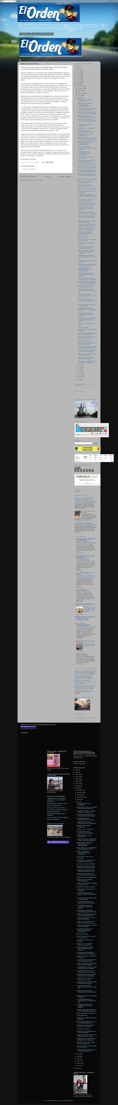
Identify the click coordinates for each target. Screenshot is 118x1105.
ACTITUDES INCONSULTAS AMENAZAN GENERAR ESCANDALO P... (85, 233)
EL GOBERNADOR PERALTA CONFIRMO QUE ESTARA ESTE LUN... (87, 310)
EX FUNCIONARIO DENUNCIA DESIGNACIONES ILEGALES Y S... (86, 257)
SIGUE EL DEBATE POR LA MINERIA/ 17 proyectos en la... (86, 185)
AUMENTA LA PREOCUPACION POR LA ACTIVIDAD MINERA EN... (86, 217)
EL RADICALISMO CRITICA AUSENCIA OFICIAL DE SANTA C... (86, 121)
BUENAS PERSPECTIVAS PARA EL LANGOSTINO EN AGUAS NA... (87, 282)
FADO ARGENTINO (81, 590)
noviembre (81, 88)
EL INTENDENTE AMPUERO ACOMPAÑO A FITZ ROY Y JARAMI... (85, 315)
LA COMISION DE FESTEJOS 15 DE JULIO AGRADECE (86, 200)
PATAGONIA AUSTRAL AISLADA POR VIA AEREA (86, 305)
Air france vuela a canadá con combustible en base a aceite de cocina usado (85, 682)
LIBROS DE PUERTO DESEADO (42, 34)
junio (79, 365)
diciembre (81, 86)
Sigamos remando (81, 653)
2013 (78, 73)
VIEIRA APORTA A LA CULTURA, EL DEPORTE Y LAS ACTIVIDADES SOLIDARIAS (57, 800)
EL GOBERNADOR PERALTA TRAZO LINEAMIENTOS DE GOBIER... (85, 275)
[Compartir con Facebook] (51, 162)
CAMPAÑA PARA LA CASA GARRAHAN (84, 100)
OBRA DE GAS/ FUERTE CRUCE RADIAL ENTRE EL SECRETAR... (87, 167)
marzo (80, 372)
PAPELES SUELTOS (83, 237)
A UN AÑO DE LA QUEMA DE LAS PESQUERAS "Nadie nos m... (86, 161)
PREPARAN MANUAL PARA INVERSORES (85, 135)
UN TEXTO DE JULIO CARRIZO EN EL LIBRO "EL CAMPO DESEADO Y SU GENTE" (85, 577)
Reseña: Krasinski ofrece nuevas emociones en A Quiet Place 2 (84, 691)
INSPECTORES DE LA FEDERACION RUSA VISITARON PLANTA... (87, 148)
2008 (78, 84)
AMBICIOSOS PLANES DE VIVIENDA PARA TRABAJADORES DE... (84, 105)
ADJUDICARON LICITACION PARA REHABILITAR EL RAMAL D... (87, 351)
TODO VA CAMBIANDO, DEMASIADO (82, 656)
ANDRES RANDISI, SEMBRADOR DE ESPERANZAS (85, 539)
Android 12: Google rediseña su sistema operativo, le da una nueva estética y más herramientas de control (86, 672)
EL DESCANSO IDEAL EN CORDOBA (57, 809)
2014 (78, 70)
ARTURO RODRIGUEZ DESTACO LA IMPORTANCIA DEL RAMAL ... (87, 347)
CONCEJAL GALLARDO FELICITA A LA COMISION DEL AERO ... (87, 362)
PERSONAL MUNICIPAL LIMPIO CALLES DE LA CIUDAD (86, 337)
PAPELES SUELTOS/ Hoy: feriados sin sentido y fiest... (87, 240)
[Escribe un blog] (47, 162)
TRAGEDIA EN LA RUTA (84, 340)
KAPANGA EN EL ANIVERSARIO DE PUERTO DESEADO (87, 343)
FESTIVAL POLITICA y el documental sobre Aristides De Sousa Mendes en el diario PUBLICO (85, 628)
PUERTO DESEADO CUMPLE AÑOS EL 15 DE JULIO (85, 358)
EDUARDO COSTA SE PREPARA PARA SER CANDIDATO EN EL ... (87, 171)
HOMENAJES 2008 (82, 327)
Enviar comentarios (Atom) (35, 180)
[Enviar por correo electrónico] (46, 162)
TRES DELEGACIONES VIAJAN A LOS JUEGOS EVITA (86, 221)
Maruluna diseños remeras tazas (56, 807)
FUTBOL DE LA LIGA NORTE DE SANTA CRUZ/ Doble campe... (86, 225)
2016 (78, 66)
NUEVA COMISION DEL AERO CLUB (86, 1013)
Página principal (25, 34)
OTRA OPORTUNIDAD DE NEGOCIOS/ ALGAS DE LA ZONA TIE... (87, 296)
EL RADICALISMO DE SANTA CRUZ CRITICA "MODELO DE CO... (87, 265)
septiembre (81, 93)
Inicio (48, 176)
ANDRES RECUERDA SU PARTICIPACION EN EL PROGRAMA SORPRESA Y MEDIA (85, 543)
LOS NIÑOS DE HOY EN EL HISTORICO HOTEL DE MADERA (89, 608)
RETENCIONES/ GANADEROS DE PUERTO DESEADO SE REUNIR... (86, 320)
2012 (78, 75)
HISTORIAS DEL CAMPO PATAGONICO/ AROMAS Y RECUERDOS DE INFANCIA (83, 560)
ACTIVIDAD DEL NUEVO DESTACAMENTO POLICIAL (86, 131)
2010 (78, 79)
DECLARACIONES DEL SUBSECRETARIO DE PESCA (86, 116)
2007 (78, 380)
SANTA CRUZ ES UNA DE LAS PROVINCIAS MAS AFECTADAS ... (86, 175)
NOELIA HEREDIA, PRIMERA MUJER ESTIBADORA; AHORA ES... (86, 291)
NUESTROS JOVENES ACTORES (86, 188)
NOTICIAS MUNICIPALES (54, 805)
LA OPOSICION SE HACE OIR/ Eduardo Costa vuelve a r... (85, 286)
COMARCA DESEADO (53, 819)
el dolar (80, 720)
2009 (78, 82)
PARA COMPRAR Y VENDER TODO (57, 803)
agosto (80, 95)
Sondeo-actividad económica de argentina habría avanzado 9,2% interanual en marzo (83, 677)
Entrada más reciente (28, 176)
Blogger (71, 1100)
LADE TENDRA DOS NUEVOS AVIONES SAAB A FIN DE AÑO (86, 204)
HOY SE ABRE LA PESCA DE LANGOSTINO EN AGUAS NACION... (85, 209)
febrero (80, 374)
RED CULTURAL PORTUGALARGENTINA (83, 624)
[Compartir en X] (49, 162)
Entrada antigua (65, 176)
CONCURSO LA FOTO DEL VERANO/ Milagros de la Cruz (89, 645)
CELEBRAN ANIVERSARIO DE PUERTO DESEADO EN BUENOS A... (87, 196)
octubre (80, 91)
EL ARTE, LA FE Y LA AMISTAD (86, 128)
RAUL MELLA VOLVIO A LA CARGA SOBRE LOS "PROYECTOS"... (87, 109)
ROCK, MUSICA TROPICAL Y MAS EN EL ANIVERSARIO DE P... (87, 334)
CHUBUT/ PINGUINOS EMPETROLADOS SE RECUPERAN (84, 153)
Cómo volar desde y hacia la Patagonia (58, 817)
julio (79, 97)
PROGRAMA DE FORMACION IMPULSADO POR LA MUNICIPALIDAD (85, 143)
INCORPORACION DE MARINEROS (87, 179)
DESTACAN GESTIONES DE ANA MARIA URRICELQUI (86, 354)
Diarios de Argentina (79, 763)
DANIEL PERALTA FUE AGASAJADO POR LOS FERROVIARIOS (84, 269)
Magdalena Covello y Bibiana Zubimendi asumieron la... (85, 247)
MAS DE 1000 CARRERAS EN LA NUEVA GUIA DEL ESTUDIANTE (86, 113)
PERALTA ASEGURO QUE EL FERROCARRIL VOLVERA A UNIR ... (87, 301)
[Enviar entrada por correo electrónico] (42, 162)
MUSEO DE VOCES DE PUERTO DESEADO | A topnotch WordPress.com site (85, 618)
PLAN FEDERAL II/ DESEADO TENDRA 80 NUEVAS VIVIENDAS (87, 213)
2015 (78, 68)
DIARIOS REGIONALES (53, 812)
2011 (77, 77)
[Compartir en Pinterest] (52, 162)
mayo (79, 367)
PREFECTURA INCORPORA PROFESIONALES (85, 182)
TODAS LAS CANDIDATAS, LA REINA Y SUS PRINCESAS (85, 229)
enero (79, 377)
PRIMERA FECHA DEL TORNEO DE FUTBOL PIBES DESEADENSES (87, 138)
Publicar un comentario (29, 169)
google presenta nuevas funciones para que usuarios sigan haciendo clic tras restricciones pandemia (85, 687)
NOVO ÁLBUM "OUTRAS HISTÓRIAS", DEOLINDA (83, 592)
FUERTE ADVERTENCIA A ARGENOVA (84, 125)
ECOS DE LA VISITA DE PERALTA (86, 164)
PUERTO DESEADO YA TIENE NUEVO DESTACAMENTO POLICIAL (85, 252)
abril (79, 370)
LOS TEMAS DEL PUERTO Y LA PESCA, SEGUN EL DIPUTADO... (87, 279)
